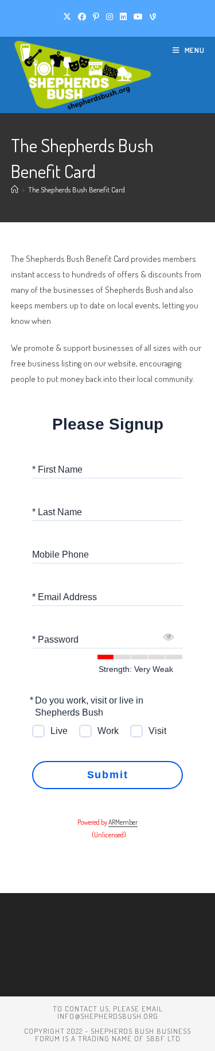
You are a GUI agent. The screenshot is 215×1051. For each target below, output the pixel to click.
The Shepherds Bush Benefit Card (76, 189)
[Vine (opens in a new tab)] (151, 16)
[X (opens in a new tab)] (67, 16)
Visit (157, 731)
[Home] (14, 189)
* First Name (57, 469)
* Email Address (64, 596)
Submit (107, 774)
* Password (55, 639)
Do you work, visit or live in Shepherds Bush (89, 706)
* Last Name (57, 511)
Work (108, 731)
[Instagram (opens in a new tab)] (109, 16)
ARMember (123, 822)
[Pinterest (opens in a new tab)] (96, 16)
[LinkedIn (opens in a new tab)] (123, 16)
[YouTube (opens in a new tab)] (138, 16)
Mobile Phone (60, 554)
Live (59, 731)
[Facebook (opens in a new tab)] (82, 16)
